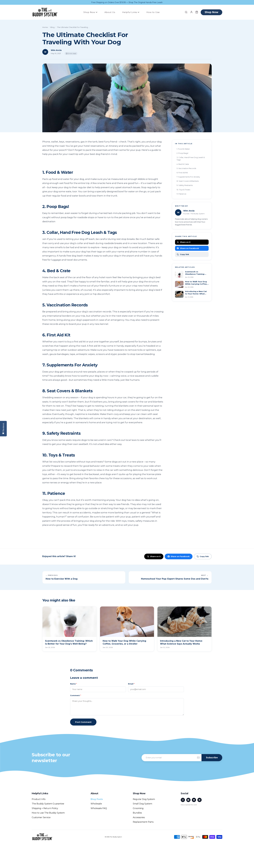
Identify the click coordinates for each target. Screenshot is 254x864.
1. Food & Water (183, 149)
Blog (52, 27)
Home (45, 27)
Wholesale (96, 803)
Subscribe (212, 757)
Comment (75, 695)
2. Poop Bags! (182, 153)
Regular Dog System (144, 799)
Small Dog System (142, 803)
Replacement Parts (143, 822)
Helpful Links (130, 12)
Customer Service (41, 817)
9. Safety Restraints (185, 185)
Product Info (39, 799)
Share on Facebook (189, 248)
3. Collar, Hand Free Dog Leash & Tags (191, 158)
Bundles (137, 813)
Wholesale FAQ (99, 808)
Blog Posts (97, 799)
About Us (110, 12)
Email (131, 684)
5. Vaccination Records (186, 168)
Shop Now (89, 12)
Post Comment (83, 722)
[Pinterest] (199, 800)
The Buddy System (116, 837)
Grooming (138, 808)
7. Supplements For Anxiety (188, 177)
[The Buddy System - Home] (42, 837)
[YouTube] (194, 800)
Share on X (185, 242)
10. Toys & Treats (183, 190)
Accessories (139, 817)
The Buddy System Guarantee (48, 803)
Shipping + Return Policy (45, 808)
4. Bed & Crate (183, 164)
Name (73, 684)
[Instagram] (183, 800)
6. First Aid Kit (182, 173)
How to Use (153, 12)
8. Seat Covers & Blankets (188, 181)
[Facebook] (188, 800)
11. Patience (181, 194)
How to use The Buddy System (48, 813)
